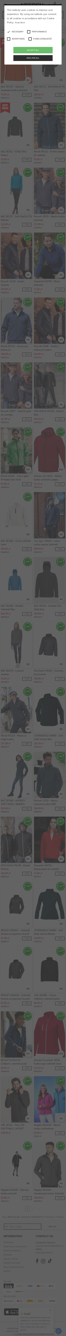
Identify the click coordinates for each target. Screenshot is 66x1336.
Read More (20, 23)
